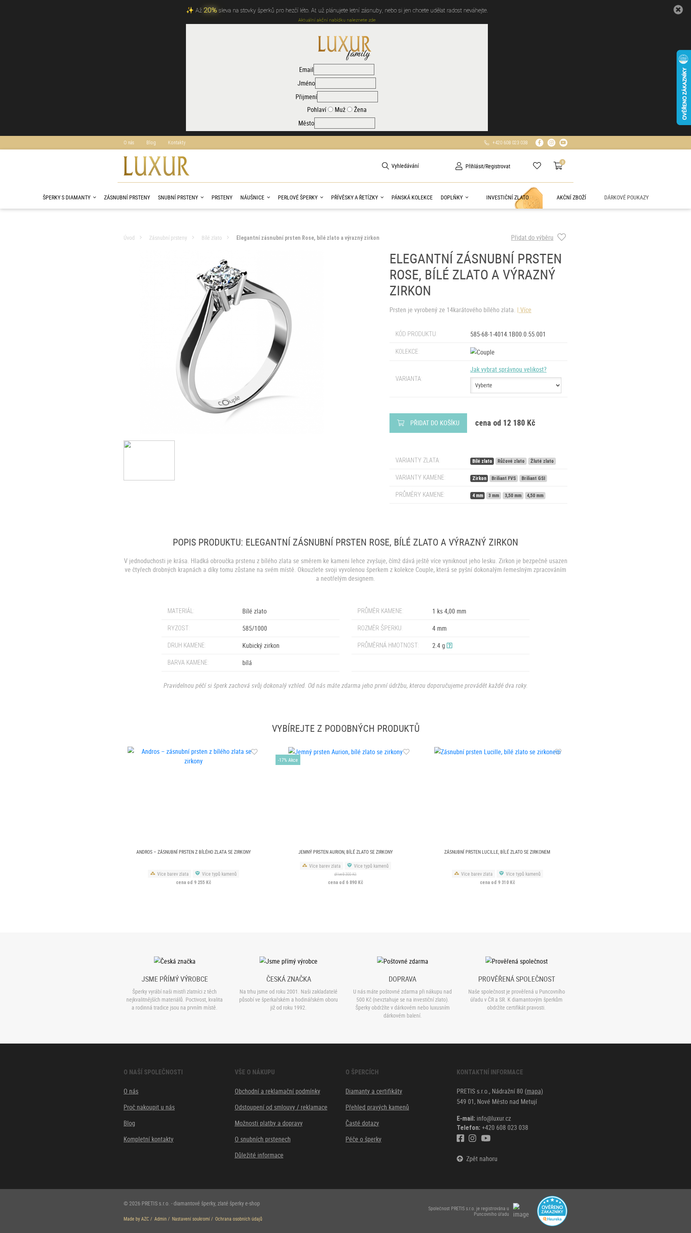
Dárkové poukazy (626, 197)
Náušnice (252, 197)
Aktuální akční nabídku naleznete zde (336, 20)
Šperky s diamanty (66, 197)
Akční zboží (571, 197)
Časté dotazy (362, 1123)
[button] (449, 645)
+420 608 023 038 (508, 142)
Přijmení (306, 96)
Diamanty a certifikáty (374, 1091)
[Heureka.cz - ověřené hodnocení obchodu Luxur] (552, 1210)
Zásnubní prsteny (127, 197)
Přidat (434, 422)
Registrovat (497, 166)
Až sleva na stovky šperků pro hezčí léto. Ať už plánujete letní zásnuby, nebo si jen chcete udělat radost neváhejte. (342, 10)
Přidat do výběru (532, 237)
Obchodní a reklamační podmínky (277, 1091)
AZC (145, 1218)
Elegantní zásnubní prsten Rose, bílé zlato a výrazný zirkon (307, 238)
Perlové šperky (298, 197)
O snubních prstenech (263, 1139)
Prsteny (222, 197)
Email (306, 69)
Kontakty (177, 142)
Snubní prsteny (178, 197)
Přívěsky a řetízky (354, 197)
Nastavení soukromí (191, 1218)
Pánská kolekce (412, 197)
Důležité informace (259, 1155)
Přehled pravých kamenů (377, 1107)
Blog (151, 142)
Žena (359, 109)
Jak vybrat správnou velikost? (508, 369)
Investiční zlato (507, 197)
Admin (160, 1218)
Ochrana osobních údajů (238, 1218)
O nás (129, 142)
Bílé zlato (212, 237)
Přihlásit (474, 166)
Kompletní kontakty (149, 1139)
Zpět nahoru (480, 1158)
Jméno (306, 83)
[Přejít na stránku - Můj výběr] (540, 166)
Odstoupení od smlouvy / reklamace (281, 1107)
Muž (339, 109)
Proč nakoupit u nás (149, 1107)
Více (525, 309)
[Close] (678, 10)
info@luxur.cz (494, 1118)
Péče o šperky (363, 1139)
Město (306, 123)
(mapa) (534, 1091)
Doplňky (452, 197)
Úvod (129, 237)
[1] (385, 166)
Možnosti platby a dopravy (269, 1123)
